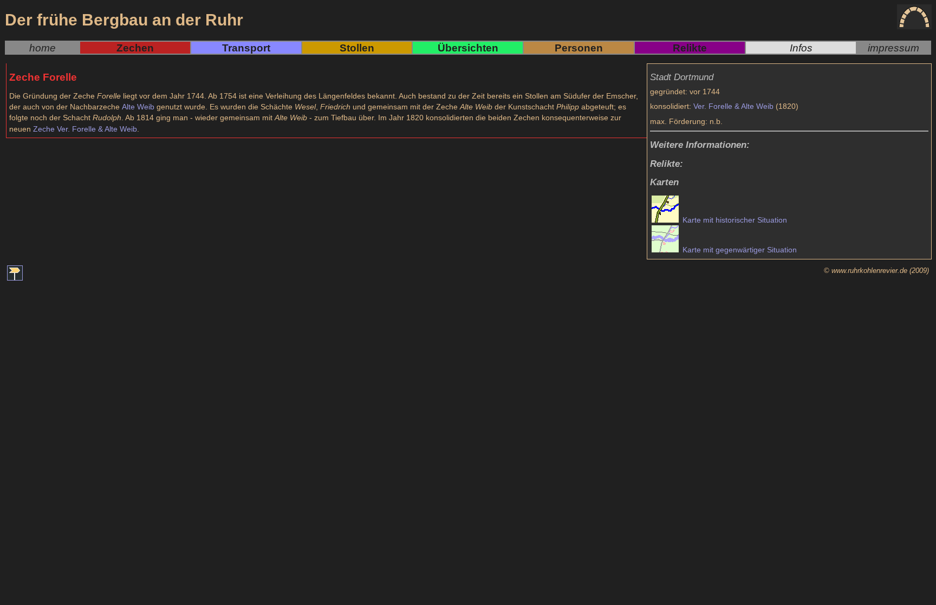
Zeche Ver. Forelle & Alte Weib (85, 129)
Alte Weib (138, 106)
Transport (246, 48)
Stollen (357, 48)
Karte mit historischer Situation (733, 220)
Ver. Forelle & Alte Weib (733, 106)
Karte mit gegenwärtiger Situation (738, 249)
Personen (579, 48)
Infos (801, 48)
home (42, 48)
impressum (893, 48)
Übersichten (468, 48)
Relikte (690, 48)
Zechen (135, 48)
